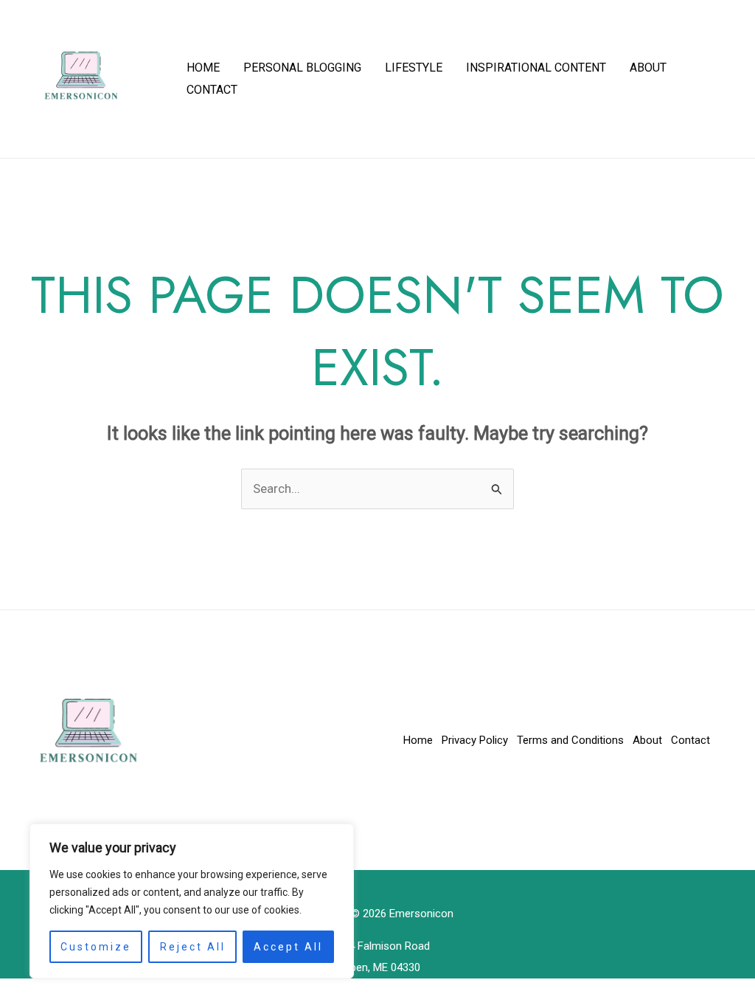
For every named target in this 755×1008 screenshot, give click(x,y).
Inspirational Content (536, 68)
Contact (212, 90)
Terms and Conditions (570, 740)
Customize (95, 947)
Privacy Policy (475, 740)
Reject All (193, 947)
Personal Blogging (302, 68)
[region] (191, 901)
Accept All (288, 947)
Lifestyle (413, 68)
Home (203, 68)
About (648, 68)
